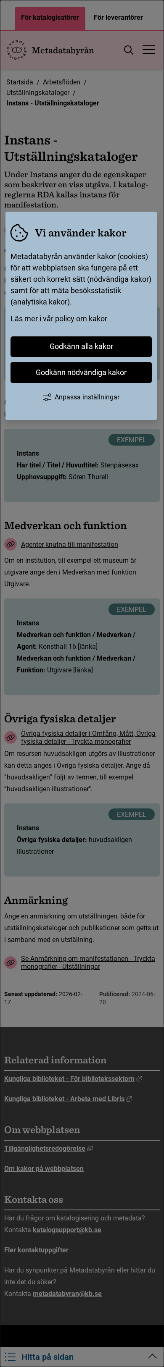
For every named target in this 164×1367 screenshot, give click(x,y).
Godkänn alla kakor (81, 346)
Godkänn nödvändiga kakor (81, 372)
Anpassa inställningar (87, 397)
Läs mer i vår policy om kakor (59, 318)
